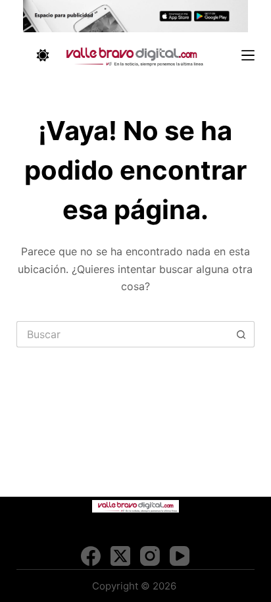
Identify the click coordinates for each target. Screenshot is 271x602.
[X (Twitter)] (120, 556)
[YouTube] (179, 556)
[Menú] (248, 55)
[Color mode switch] (42, 55)
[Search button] (241, 334)
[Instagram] (150, 556)
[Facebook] (91, 556)
